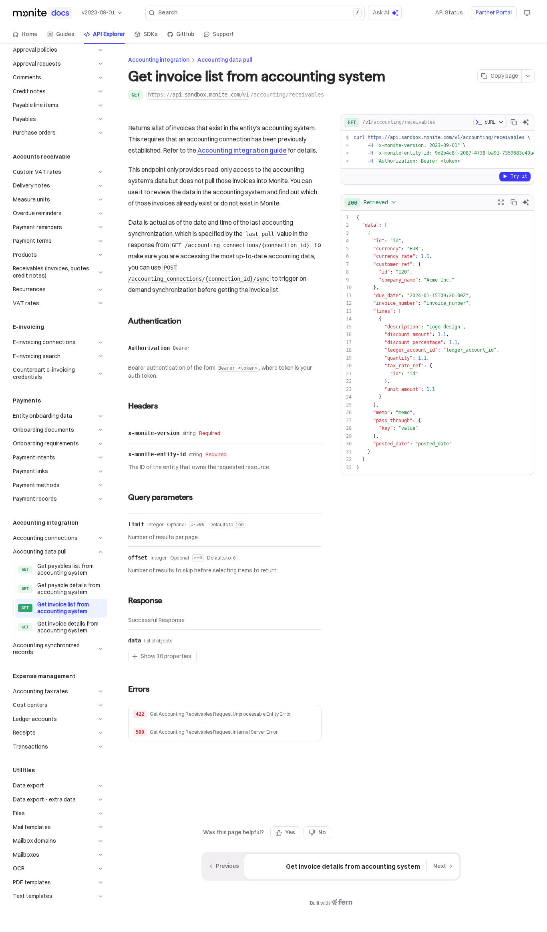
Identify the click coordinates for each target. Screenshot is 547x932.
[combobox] (372, 202)
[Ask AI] (526, 122)
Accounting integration (158, 59)
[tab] (25, 34)
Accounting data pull (224, 59)
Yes (290, 832)
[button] (225, 714)
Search (258, 12)
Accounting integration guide (242, 150)
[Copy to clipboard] (513, 122)
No (322, 832)
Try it (519, 176)
